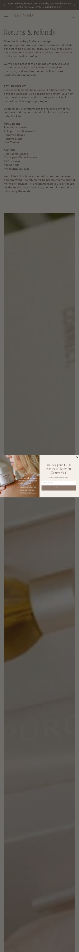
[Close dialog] (77, 457)
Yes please (59, 487)
